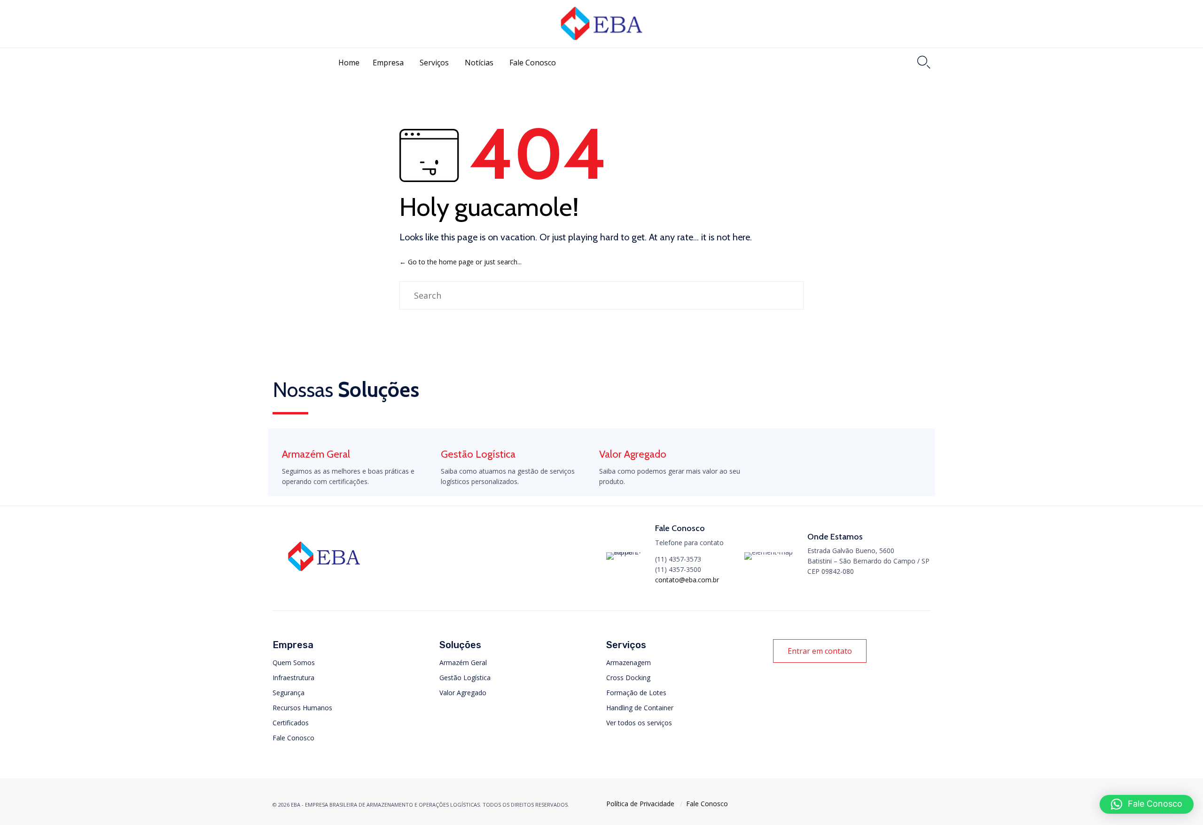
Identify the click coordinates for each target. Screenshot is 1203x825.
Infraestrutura (293, 677)
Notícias (479, 62)
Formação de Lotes (636, 692)
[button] (820, 651)
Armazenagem (628, 662)
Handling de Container (639, 707)
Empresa (388, 62)
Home (348, 62)
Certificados (291, 722)
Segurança (289, 692)
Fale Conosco (532, 62)
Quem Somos (294, 662)
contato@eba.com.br (687, 579)
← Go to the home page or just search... (460, 261)
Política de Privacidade (640, 803)
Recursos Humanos (302, 707)
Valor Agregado (462, 692)
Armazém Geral (463, 662)
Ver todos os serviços (639, 722)
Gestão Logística (465, 677)
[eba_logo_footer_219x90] (324, 574)
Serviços (434, 62)
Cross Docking (628, 677)
